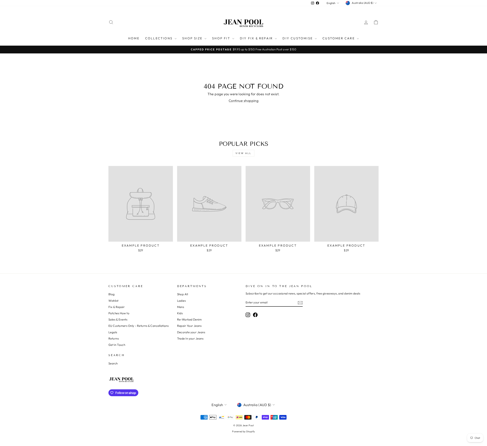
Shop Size (193, 38)
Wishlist (113, 300)
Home (133, 38)
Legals (112, 332)
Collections (159, 38)
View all (243, 153)
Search (113, 363)
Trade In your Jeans (190, 338)
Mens (180, 307)
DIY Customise (298, 38)
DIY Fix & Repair (257, 38)
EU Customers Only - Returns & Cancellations (138, 326)
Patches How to (118, 313)
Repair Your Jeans (189, 326)
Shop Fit (221, 38)
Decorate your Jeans (191, 332)
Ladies (181, 300)
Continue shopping (244, 100)
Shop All (182, 294)
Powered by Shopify (243, 431)
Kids (180, 313)
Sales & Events (117, 319)
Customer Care (339, 38)
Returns (113, 338)
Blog (111, 294)
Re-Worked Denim (189, 319)
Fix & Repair (116, 307)
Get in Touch (116, 345)
